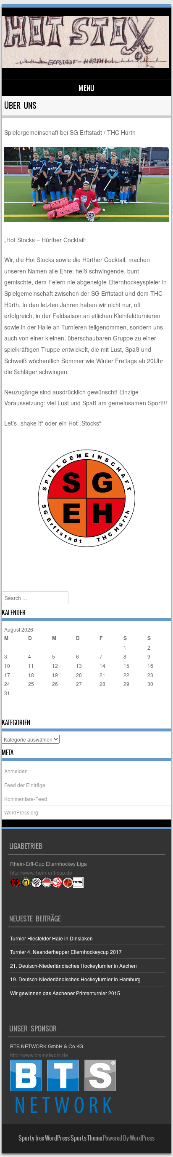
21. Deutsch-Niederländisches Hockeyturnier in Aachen (73, 965)
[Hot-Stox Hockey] (85, 65)
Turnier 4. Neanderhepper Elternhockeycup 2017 (66, 951)
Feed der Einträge (24, 784)
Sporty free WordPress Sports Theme (60, 1138)
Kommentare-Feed (25, 798)
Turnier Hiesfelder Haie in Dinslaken (51, 938)
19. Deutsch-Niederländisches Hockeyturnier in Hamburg (75, 979)
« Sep (11, 709)
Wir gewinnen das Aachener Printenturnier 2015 (65, 992)
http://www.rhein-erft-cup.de (41, 872)
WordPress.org (21, 812)
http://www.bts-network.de (39, 1054)
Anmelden (16, 770)
